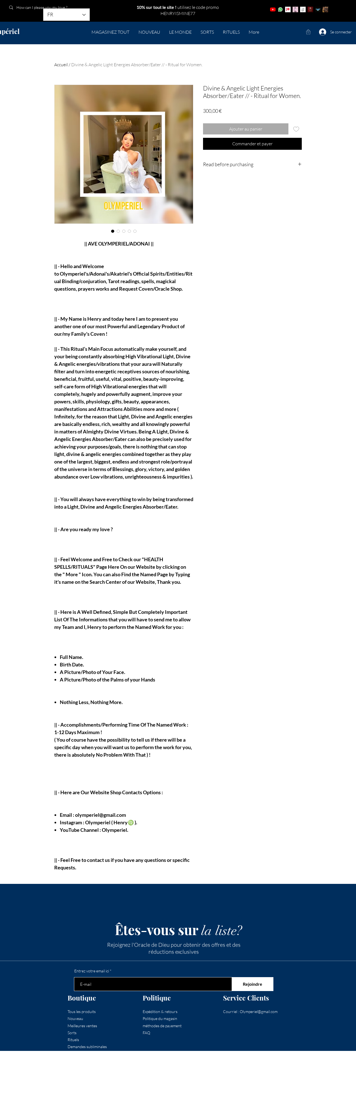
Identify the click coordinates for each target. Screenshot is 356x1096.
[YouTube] (273, 9)
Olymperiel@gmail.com (259, 1011)
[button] (308, 32)
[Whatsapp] (280, 9)
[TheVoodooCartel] (325, 9)
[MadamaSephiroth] (318, 9)
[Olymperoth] (310, 9)
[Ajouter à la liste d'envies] (296, 128)
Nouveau (75, 1018)
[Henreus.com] (303, 9)
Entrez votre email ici (91, 971)
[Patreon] (288, 9)
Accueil (61, 64)
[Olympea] (295, 9)
